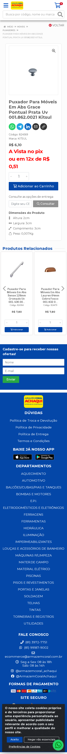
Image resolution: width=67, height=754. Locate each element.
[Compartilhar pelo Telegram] (20, 126)
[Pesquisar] (60, 14)
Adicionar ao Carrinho (35, 186)
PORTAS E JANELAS (33, 589)
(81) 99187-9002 (35, 647)
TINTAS (35, 610)
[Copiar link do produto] (43, 126)
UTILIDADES (33, 623)
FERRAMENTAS (33, 521)
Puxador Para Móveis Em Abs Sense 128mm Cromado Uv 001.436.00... (16, 295)
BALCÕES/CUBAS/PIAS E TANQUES (33, 487)
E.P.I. (33, 501)
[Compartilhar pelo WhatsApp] (12, 126)
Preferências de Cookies (24, 746)
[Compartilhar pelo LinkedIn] (27, 126)
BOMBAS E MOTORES (33, 494)
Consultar (47, 203)
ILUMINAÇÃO (33, 535)
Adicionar (18, 329)
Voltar (58, 25)
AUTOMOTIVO (33, 480)
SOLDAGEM (33, 596)
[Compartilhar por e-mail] (35, 126)
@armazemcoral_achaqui (36, 671)
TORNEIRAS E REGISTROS (33, 616)
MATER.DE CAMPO (33, 562)
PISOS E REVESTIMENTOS (33, 582)
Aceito (15, 739)
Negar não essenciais (41, 739)
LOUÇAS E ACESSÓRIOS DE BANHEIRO (33, 548)
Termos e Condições (33, 441)
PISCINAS (33, 576)
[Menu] (6, 5)
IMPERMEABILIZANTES (33, 542)
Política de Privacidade (34, 427)
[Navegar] (4, 288)
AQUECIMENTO (33, 474)
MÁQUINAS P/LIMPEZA (33, 555)
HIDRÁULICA (34, 528)
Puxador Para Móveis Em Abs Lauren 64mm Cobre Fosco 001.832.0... (50, 295)
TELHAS (33, 603)
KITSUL (22, 138)
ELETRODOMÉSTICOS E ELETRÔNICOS (33, 508)
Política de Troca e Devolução (33, 420)
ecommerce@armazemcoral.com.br (33, 656)
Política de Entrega (33, 434)
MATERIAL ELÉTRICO (33, 569)
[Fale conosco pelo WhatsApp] (58, 745)
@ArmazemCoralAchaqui (35, 676)
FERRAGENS (33, 514)
